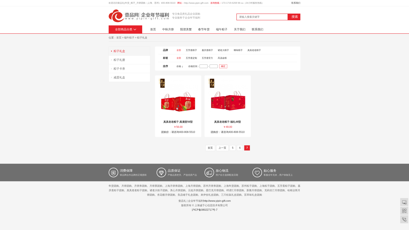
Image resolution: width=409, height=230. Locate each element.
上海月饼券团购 (174, 185)
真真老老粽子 (254, 50)
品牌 (165, 50)
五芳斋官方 (207, 58)
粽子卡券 (119, 68)
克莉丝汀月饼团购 (274, 190)
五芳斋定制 (191, 58)
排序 (165, 66)
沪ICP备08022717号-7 (204, 209)
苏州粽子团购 (249, 185)
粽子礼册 (119, 59)
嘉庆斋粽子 (207, 50)
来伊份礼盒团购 (210, 194)
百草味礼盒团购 (253, 194)
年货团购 (114, 185)
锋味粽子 (238, 50)
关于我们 (239, 29)
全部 (179, 50)
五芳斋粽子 (191, 50)
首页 (153, 29)
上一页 (222, 147)
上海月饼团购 (193, 185)
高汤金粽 (222, 58)
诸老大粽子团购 (159, 190)
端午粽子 (222, 29)
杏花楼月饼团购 (166, 194)
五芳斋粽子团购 (286, 185)
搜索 (295, 16)
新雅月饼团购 (254, 190)
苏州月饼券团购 (212, 185)
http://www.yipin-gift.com (196, 3)
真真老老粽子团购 (137, 190)
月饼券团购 (140, 185)
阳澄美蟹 (186, 29)
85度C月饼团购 (235, 190)
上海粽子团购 (267, 185)
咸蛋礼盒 (119, 77)
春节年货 (204, 29)
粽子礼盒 (142, 37)
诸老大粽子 (223, 50)
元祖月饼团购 (195, 190)
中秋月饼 (168, 29)
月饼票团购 (156, 185)
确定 (223, 66)
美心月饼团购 (177, 190)
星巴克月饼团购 (215, 190)
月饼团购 (126, 185)
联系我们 (295, 3)
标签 (165, 58)
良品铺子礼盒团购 (188, 194)
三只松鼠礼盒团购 (231, 194)
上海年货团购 (231, 185)
